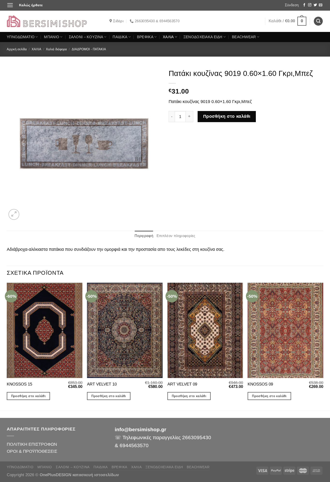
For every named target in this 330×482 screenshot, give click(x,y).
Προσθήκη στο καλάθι (227, 116)
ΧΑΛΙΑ (168, 37)
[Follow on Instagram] (309, 5)
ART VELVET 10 (102, 384)
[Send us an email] (320, 5)
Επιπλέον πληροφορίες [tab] (176, 236)
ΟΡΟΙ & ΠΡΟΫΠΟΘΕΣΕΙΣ (32, 451)
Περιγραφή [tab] (144, 236)
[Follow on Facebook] (304, 5)
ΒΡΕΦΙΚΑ (145, 37)
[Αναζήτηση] (318, 21)
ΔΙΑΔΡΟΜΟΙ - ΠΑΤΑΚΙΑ (89, 49)
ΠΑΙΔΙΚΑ (120, 37)
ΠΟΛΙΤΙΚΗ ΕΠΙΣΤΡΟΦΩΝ (32, 444)
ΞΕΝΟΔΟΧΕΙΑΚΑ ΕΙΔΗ (202, 37)
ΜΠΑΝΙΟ (51, 37)
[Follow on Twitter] (315, 5)
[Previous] (7, 346)
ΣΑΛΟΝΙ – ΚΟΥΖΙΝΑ (86, 37)
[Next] (323, 346)
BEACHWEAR (244, 37)
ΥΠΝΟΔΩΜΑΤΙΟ (21, 37)
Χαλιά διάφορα (56, 49)
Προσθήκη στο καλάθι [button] (28, 396)
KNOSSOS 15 (19, 384)
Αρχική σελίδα (17, 49)
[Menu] (10, 5)
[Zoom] (13, 214)
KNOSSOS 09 (260, 384)
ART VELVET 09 (182, 384)
